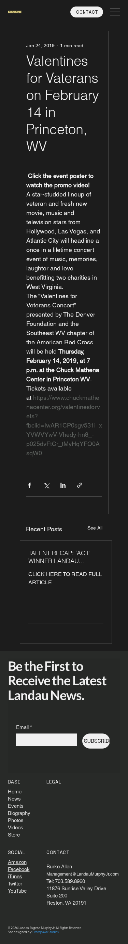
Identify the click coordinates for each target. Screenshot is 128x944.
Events (16, 806)
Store (14, 835)
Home (15, 791)
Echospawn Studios (45, 932)
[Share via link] (79, 485)
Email (24, 727)
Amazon (17, 862)
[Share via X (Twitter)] (46, 485)
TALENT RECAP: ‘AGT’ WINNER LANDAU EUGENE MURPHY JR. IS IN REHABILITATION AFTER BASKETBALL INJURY (63, 557)
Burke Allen (59, 866)
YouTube (17, 891)
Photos (16, 820)
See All (94, 528)
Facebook (19, 869)
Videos (15, 827)
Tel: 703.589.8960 (65, 881)
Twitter (15, 883)
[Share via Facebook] (29, 485)
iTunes (15, 876)
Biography (19, 813)
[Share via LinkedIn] (63, 485)
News (14, 799)
